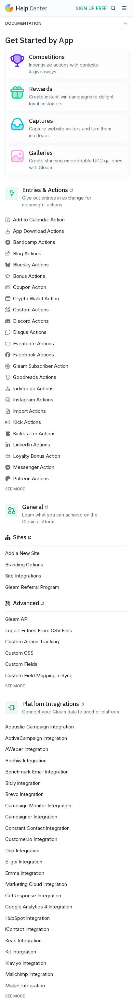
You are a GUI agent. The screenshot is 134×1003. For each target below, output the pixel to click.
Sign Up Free (91, 8)
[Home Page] (9, 8)
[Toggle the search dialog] (113, 8)
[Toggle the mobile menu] (124, 8)
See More (15, 489)
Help (31, 8)
